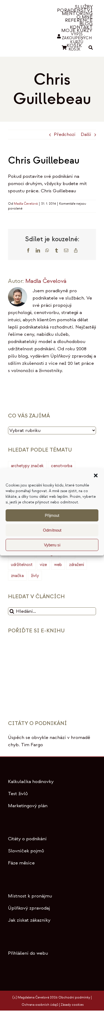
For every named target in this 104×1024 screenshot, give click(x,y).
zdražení (76, 564)
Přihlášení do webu (28, 953)
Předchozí (64, 134)
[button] (95, 475)
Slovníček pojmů (26, 851)
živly (35, 575)
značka (17, 575)
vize (43, 564)
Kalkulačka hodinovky (31, 781)
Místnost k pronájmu (30, 896)
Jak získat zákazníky (29, 920)
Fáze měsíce (21, 863)
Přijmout (52, 515)
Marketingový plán (27, 806)
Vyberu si (52, 545)
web (58, 564)
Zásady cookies (72, 1005)
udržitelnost (22, 564)
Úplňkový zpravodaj (29, 908)
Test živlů (18, 794)
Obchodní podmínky (74, 998)
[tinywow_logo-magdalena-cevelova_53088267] (26, 24)
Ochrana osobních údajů (40, 1005)
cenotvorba (61, 465)
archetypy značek (27, 465)
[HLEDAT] (90, 47)
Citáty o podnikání (27, 839)
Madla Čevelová (26, 204)
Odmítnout (52, 530)
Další (86, 134)
